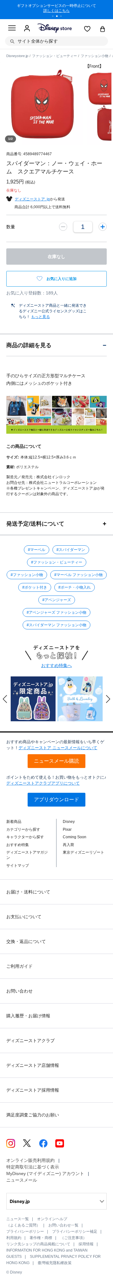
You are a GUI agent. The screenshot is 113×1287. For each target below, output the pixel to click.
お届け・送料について (28, 891)
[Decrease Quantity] (63, 227)
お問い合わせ (19, 990)
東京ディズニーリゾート (83, 852)
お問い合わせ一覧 (63, 1225)
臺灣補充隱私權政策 (55, 1263)
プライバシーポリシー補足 (74, 1231)
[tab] (56, 345)
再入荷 (68, 845)
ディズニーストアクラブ (30, 1040)
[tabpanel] (56, 9)
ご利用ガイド (19, 966)
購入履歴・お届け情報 (28, 1015)
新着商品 (13, 821)
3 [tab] (63, 17)
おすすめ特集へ (56, 665)
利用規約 (13, 1238)
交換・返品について (26, 941)
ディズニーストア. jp (32, 199)
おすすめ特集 (17, 845)
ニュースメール (21, 1180)
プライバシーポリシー (25, 1231)
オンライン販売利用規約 (30, 1160)
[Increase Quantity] (103, 227)
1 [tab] (55, 17)
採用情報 (86, 1244)
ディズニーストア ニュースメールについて (58, 747)
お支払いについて (23, 916)
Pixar (67, 829)
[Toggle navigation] (12, 28)
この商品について (23, 446)
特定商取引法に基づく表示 (32, 1166)
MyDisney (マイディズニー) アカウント (45, 1173)
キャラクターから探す (25, 837)
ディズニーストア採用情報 (32, 1090)
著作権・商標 (41, 1238)
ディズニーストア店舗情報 (32, 1065)
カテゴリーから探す (23, 829)
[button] (5, 699)
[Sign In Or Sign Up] (27, 28)
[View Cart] (102, 29)
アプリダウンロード (56, 799)
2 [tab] (59, 17)
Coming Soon (74, 837)
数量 (10, 226)
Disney (69, 821)
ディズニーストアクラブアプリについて (43, 783)
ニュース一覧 (17, 1219)
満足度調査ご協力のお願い (32, 1114)
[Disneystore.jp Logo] (54, 28)
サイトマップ (17, 865)
